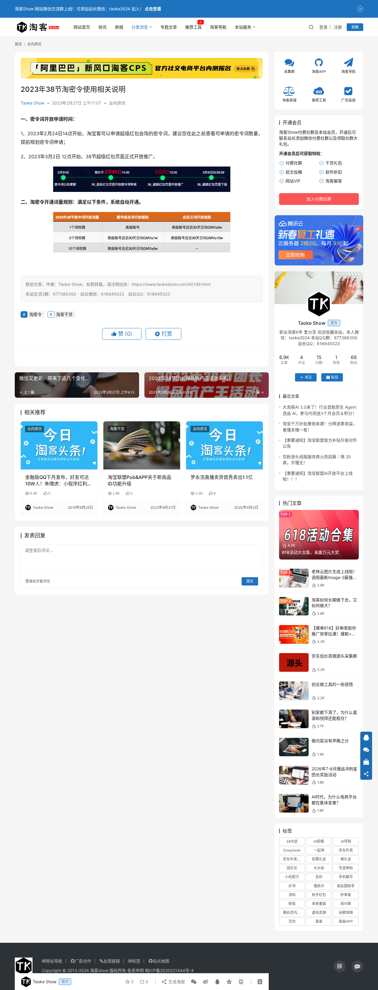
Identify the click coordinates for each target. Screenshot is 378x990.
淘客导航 (218, 27)
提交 (249, 581)
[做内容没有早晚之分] (294, 747)
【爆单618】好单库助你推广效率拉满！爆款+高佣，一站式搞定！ (334, 633)
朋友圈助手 (346, 886)
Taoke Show (32, 102)
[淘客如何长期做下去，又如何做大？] (294, 606)
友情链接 (111, 960)
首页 (18, 44)
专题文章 (168, 27)
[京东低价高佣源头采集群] (294, 662)
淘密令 (37, 202)
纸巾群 (345, 903)
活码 (292, 895)
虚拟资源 (319, 912)
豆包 (292, 921)
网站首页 (82, 27)
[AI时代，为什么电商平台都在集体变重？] (294, 803)
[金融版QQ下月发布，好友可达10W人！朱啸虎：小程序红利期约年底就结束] (59, 445)
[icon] (340, 966)
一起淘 (319, 850)
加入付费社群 (319, 198)
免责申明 (135, 970)
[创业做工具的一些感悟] (294, 690)
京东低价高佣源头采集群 (334, 655)
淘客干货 (64, 314)
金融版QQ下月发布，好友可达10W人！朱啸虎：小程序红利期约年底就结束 (58, 480)
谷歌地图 (346, 912)
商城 (119, 27)
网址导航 (54, 960)
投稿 (355, 27)
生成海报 (176, 981)
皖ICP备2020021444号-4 (169, 970)
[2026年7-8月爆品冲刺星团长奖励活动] (294, 775)
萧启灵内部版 (293, 912)
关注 (308, 377)
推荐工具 (193, 27)
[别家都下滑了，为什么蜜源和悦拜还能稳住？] (294, 719)
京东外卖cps (293, 859)
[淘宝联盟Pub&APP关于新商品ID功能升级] (141, 445)
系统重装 (319, 903)
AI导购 (346, 841)
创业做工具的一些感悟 (332, 684)
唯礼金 (345, 859)
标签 (136, 960)
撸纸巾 (319, 886)
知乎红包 (319, 895)
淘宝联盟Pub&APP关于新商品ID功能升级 (139, 480)
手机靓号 (346, 877)
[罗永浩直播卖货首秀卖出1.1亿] (224, 445)
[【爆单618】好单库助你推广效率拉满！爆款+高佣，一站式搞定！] (294, 634)
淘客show (99, 970)
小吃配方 (292, 877)
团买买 (292, 868)
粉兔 (292, 903)
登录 (323, 27)
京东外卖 (346, 850)
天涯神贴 (346, 868)
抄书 (292, 886)
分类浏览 (139, 27)
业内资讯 (117, 102)
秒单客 (345, 895)
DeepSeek (292, 850)
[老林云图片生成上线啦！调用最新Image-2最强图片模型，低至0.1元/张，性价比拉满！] (294, 578)
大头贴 (319, 868)
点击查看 (153, 8)
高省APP (346, 921)
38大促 (292, 841)
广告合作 (83, 960)
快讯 (102, 27)
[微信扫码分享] (193, 981)
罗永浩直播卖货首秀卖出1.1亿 (221, 477)
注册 (338, 27)
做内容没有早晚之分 (330, 740)
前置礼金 (319, 859)
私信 (334, 377)
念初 (318, 877)
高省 (318, 921)
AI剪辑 (319, 841)
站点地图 (161, 960)
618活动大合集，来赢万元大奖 (310, 552)
